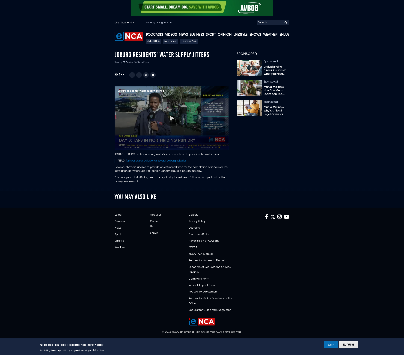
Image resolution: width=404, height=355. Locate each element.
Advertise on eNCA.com (204, 241)
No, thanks (348, 344)
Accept (331, 344)
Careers (193, 215)
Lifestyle (240, 34)
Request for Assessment (203, 292)
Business (197, 34)
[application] (171, 118)
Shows (255, 34)
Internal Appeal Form (202, 285)
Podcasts (154, 34)
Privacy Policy (197, 221)
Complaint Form (199, 279)
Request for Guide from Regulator (210, 310)
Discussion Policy (199, 234)
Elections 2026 (188, 41)
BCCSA (193, 247)
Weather (270, 34)
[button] (171, 118)
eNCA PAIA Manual (201, 254)
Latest (118, 215)
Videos (171, 34)
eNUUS (284, 34)
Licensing (194, 228)
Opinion (225, 34)
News (183, 34)
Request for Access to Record (207, 260)
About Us (155, 215)
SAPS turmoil (170, 41)
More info (99, 350)
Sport (211, 34)
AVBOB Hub (153, 41)
